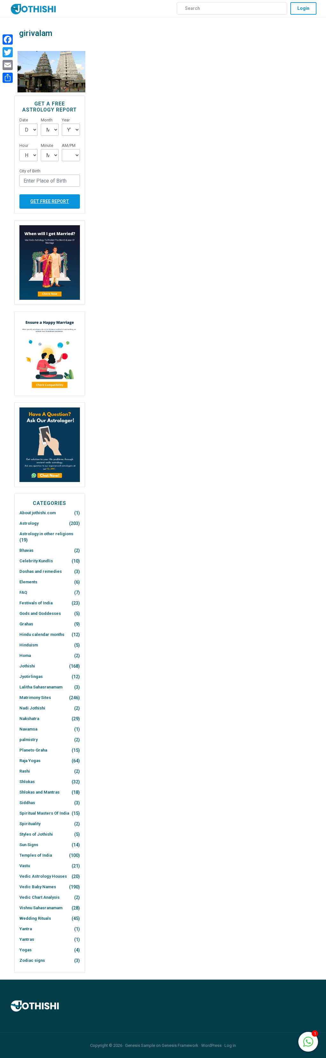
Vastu (24, 865)
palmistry (28, 739)
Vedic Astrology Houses (43, 876)
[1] (308, 1041)
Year (66, 120)
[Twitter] (7, 52)
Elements (28, 581)
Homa (25, 655)
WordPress (211, 1045)
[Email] (7, 65)
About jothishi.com (37, 512)
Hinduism (28, 645)
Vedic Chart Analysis (39, 897)
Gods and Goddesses (40, 613)
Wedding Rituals (35, 918)
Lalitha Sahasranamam (40, 687)
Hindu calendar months (41, 634)
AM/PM (68, 145)
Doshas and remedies (40, 571)
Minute (47, 145)
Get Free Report (49, 201)
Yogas (25, 949)
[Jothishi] (33, 7)
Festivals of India (36, 603)
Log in (230, 1045)
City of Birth (29, 171)
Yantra (25, 928)
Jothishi (27, 666)
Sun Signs (28, 844)
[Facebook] (7, 39)
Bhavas (26, 550)
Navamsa (28, 729)
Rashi (24, 771)
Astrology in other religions (46, 533)
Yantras (26, 939)
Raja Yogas (29, 760)
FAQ (23, 592)
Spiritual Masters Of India (44, 813)
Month (47, 120)
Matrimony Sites (35, 697)
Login (303, 8)
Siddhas (27, 802)
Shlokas (27, 781)
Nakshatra (29, 718)
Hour (23, 145)
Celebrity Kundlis (36, 560)
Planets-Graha (33, 750)
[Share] (7, 77)
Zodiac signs (32, 960)
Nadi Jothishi (32, 708)
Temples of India (35, 855)
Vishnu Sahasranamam (40, 907)
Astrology (29, 523)
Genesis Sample (140, 1045)
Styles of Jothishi (36, 834)
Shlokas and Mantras (39, 792)
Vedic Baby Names (37, 886)
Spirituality (29, 823)
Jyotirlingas (31, 676)
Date (23, 120)
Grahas (26, 624)
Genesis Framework (180, 1045)
